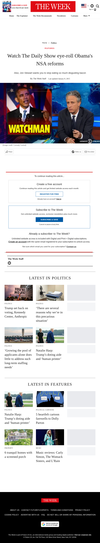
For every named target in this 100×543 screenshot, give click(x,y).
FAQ (43, 515)
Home (44, 43)
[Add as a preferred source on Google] (50, 524)
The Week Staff (39, 79)
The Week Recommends (42, 16)
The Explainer (22, 16)
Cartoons (74, 16)
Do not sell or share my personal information (71, 515)
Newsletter (91, 152)
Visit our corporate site (82, 535)
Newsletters (61, 16)
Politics (54, 43)
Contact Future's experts (34, 510)
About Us (14, 510)
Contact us (71, 246)
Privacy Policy (82, 510)
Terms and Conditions (62, 510)
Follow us (78, 152)
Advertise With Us (30, 515)
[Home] (11, 16)
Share (10, 152)
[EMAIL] (10, 263)
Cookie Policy (12, 515)
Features (50, 48)
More (85, 16)
